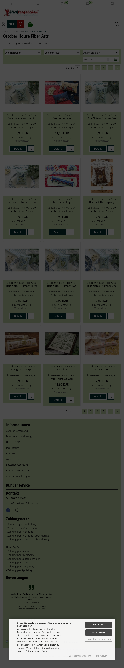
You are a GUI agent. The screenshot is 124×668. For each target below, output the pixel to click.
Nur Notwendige (98, 633)
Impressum (101, 655)
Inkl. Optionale (98, 625)
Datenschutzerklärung (80, 655)
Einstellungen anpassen (98, 639)
